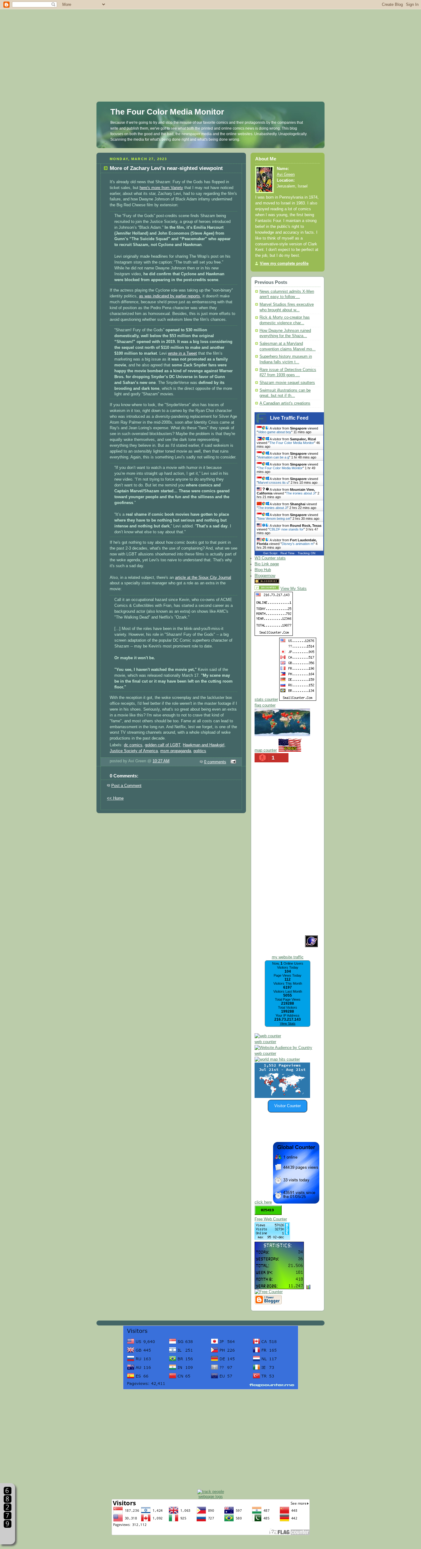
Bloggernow (265, 576)
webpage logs (210, 1496)
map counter (266, 750)
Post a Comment (126, 786)
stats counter (266, 699)
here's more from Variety (161, 188)
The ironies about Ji (300, 493)
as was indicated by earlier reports (169, 296)
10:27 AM (161, 761)
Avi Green (286, 174)
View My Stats (293, 589)
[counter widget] (277, 1059)
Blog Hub (263, 570)
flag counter (265, 705)
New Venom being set (274, 518)
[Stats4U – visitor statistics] (279, 1286)
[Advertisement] (210, 43)
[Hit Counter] (291, 582)
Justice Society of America (134, 751)
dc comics (133, 745)
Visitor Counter (287, 1106)
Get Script (270, 553)
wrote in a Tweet (182, 353)
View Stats (288, 1023)
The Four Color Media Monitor (167, 111)
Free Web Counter (271, 1219)
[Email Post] (232, 762)
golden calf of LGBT (162, 745)
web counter (265, 1042)
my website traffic (288, 957)
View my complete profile (284, 263)
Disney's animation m (297, 544)
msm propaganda (175, 751)
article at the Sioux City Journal (203, 577)
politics (200, 751)
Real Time (287, 553)
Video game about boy (274, 432)
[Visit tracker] (282, 1097)
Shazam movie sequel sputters (287, 383)
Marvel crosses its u (273, 482)
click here (263, 1202)
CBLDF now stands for (286, 529)
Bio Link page (267, 564)
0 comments (215, 762)
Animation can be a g (273, 457)
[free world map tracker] (282, 735)
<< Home (115, 798)
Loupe (7, 1535)
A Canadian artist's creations (285, 403)
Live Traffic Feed (289, 418)
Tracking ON (306, 553)
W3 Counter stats (270, 558)
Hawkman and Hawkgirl (203, 745)
